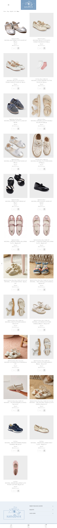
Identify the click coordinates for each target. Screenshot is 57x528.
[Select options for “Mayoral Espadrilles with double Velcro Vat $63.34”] (44, 128)
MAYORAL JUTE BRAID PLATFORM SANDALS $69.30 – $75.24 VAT (41, 322)
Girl (15, 11)
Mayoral (15, 44)
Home (5, 11)
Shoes (18, 38)
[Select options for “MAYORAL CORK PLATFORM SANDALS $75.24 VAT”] (18, 330)
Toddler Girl (45, 79)
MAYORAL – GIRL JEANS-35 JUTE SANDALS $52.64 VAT (41, 282)
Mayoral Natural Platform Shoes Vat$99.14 (41, 161)
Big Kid (11, 11)
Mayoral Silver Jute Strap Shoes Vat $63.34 (15, 161)
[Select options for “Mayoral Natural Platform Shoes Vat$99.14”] (44, 169)
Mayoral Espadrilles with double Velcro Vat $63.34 (41, 121)
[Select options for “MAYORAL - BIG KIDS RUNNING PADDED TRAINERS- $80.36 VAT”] (18, 450)
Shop (8, 11)
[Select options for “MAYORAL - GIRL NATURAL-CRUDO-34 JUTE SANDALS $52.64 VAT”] (44, 410)
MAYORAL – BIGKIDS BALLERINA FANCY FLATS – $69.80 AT (41, 443)
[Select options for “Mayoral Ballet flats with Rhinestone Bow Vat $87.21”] (44, 48)
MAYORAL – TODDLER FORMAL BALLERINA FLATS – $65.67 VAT (41, 242)
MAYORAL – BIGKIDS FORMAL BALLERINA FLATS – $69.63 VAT (15, 242)
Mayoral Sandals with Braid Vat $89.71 (15, 202)
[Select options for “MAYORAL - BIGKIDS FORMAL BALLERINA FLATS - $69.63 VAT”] (18, 249)
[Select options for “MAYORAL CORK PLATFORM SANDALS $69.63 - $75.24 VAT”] (44, 370)
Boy (13, 119)
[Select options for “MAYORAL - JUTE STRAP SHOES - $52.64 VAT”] (18, 289)
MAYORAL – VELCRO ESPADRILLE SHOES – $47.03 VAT (15, 403)
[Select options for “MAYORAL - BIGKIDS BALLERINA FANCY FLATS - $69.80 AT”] (44, 450)
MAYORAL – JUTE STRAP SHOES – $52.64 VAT (15, 282)
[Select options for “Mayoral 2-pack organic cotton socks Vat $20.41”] (44, 88)
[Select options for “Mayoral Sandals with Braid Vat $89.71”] (18, 209)
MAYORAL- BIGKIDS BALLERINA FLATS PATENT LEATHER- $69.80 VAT (15, 483)
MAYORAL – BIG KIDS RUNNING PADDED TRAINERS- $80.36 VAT (15, 443)
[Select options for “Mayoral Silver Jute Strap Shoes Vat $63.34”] (18, 169)
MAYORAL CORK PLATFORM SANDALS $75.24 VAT (15, 322)
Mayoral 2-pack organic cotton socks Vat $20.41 (41, 81)
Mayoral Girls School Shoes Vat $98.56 (41, 202)
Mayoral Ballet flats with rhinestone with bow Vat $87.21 (15, 81)
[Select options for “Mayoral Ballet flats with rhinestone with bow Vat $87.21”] (18, 88)
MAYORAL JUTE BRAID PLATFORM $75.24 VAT (15, 363)
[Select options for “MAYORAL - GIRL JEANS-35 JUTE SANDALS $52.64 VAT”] (44, 289)
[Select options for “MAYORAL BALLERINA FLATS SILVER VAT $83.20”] (18, 48)
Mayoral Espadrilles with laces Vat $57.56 (15, 121)
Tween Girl (25, 280)
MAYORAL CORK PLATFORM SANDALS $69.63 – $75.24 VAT (41, 363)
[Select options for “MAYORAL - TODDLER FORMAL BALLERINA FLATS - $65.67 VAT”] (44, 249)
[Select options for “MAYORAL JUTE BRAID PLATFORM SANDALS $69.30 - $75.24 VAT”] (44, 330)
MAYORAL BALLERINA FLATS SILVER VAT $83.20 (15, 41)
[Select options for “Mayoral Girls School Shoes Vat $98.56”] (44, 209)
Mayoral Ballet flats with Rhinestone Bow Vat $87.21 (41, 41)
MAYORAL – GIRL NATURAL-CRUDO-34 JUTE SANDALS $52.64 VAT (42, 403)
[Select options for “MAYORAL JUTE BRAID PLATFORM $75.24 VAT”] (18, 370)
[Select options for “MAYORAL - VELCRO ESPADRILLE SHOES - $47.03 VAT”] (18, 410)
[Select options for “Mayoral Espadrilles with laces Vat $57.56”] (18, 128)
